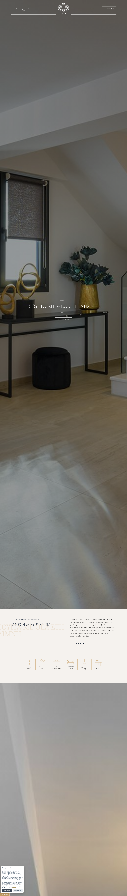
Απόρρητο (5, 894)
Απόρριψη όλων (18, 890)
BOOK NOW (65, 319)
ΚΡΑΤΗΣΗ (110, 8)
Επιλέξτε (14, 887)
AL (32, 8)
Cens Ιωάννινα (63, 8)
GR (24, 8)
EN (28, 8)
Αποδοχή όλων (7, 890)
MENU (17, 8)
